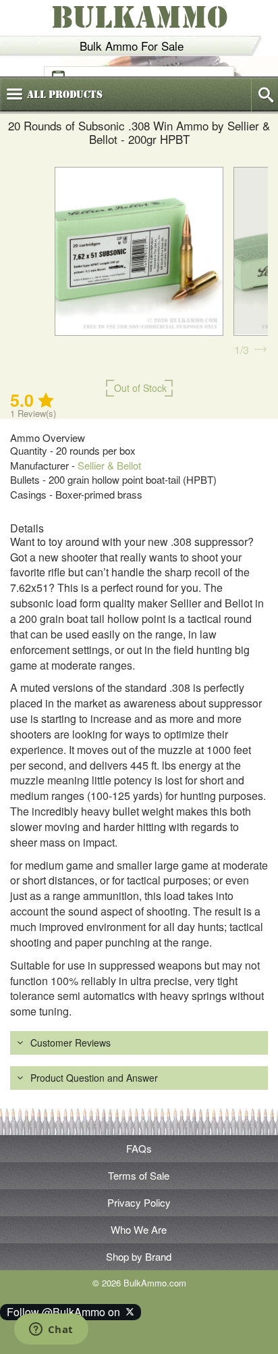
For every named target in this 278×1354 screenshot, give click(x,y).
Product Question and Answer (94, 1077)
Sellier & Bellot (109, 465)
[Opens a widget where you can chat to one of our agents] (50, 1330)
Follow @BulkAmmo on (66, 1312)
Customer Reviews (70, 1042)
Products (65, 94)
